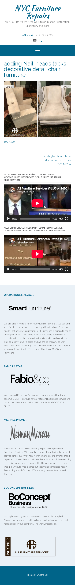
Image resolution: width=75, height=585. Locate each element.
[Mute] (61, 218)
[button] (37, 50)
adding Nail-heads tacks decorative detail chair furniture (57, 159)
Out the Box (42, 574)
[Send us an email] (34, 40)
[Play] (8, 218)
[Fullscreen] (66, 218)
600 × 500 (9, 141)
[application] (37, 203)
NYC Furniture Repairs (37, 12)
